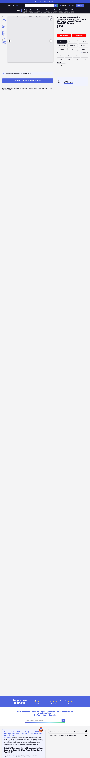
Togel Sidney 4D (8, 737)
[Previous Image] (9, 41)
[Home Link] (17, 5)
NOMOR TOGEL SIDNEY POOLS (28, 81)
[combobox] (39, 5)
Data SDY (15, 755)
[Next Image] (50, 41)
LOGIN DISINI (79, 35)
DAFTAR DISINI (64, 35)
